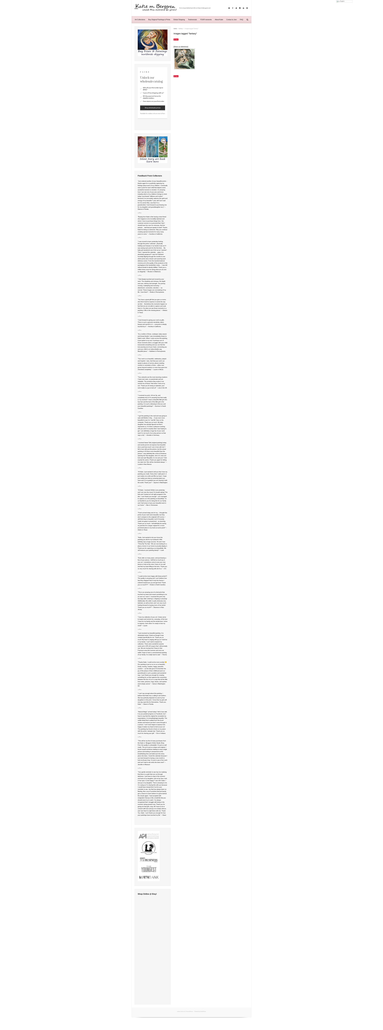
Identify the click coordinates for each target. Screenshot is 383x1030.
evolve (178, 1011)
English (342, 1)
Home (175, 28)
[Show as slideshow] (181, 47)
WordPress (203, 1011)
